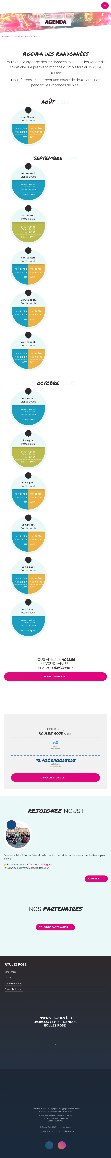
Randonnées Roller (21, 36)
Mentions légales (64, 1127)
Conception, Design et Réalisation (55, 1131)
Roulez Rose (6, 6)
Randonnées (10, 972)
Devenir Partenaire (13, 989)
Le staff (8, 978)
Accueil (6, 36)
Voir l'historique (53, 777)
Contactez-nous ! (13, 983)
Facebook (34, 864)
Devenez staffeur (53, 676)
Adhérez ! (94, 878)
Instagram (46, 864)
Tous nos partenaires (53, 927)
